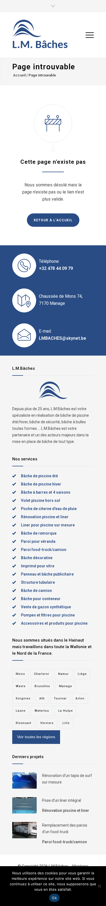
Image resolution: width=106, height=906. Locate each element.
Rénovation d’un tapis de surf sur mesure (67, 778)
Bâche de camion (36, 590)
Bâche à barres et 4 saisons (45, 492)
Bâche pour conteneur (41, 599)
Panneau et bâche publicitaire (47, 574)
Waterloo (42, 711)
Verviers (47, 723)
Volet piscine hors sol (40, 500)
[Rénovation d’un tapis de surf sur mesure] (24, 780)
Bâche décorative (36, 558)
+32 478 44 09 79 (56, 268)
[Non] (99, 886)
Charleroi (41, 674)
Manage (65, 686)
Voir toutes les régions (36, 737)
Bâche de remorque (39, 533)
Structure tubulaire (38, 582)
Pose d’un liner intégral (61, 800)
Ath (42, 698)
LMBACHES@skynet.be (62, 338)
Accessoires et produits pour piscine (54, 623)
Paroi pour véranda (38, 541)
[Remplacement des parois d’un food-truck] (24, 830)
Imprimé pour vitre (37, 566)
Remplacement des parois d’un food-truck (64, 828)
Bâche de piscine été (39, 476)
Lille (66, 723)
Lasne (21, 711)
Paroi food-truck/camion (43, 549)
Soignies (23, 698)
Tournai (60, 698)
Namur (63, 674)
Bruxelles (42, 686)
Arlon (80, 698)
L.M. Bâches (40, 45)
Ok (54, 898)
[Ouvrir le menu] (90, 35)
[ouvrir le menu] (53, 6)
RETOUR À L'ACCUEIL (53, 220)
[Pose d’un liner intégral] (24, 805)
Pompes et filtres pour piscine (48, 615)
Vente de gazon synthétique (46, 607)
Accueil (19, 75)
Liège (82, 674)
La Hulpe (65, 711)
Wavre (21, 686)
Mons (20, 674)
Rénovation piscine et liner (44, 517)
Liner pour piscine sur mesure (48, 525)
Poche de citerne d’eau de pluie (49, 508)
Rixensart (23, 723)
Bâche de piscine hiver (41, 484)
